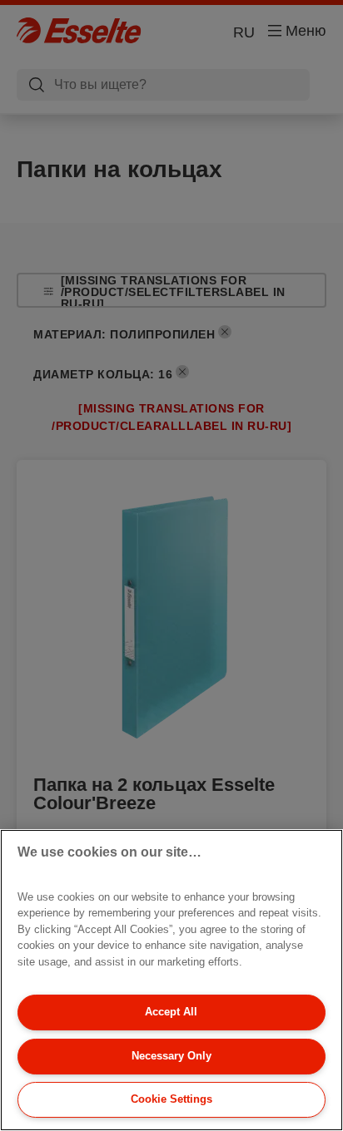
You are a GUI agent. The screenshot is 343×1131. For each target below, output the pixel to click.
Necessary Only (171, 1056)
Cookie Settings (171, 1099)
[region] (171, 980)
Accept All (171, 1011)
